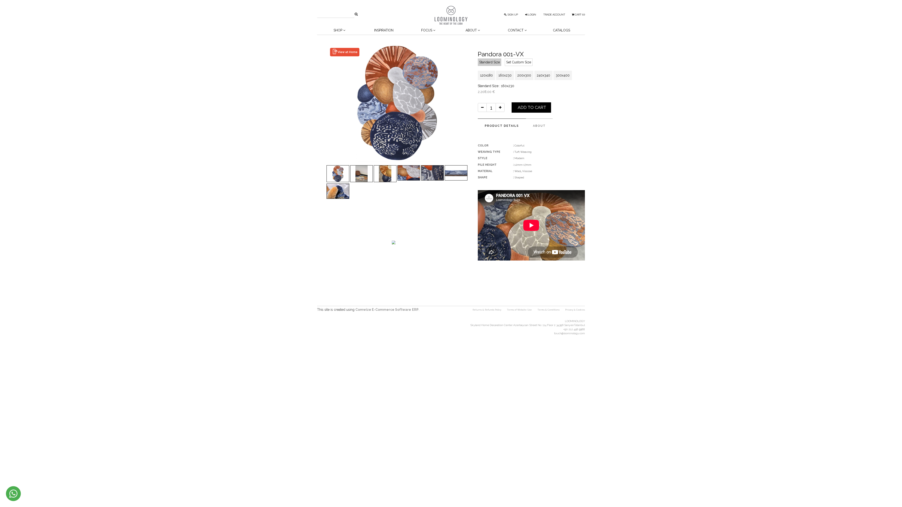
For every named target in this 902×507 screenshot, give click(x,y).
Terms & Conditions (548, 309)
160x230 (505, 75)
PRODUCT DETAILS (502, 125)
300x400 (563, 75)
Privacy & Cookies (575, 309)
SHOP (338, 30)
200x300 (524, 75)
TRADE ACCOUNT (554, 14)
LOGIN (531, 14)
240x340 (543, 75)
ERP (415, 309)
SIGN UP (512, 14)
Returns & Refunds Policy (487, 309)
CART (579, 14)
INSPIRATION (383, 30)
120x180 (486, 75)
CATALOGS (561, 30)
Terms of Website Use (519, 309)
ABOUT (539, 125)
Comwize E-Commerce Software (383, 309)
